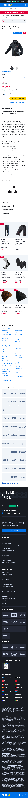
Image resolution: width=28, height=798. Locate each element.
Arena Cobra (5, 375)
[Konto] (22, 5)
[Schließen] (24, 20)
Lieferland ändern (15, 723)
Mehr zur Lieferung (6, 753)
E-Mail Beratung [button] (22, 102)
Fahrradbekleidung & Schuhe (17, 15)
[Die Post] (22, 647)
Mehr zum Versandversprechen (14, 765)
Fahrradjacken (6, 17)
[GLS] (6, 654)
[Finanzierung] (22, 629)
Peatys (3, 349)
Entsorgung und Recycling (8, 562)
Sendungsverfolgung (7, 584)
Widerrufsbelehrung (6, 555)
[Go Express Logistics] (14, 654)
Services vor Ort (6, 548)
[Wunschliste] (18, 5)
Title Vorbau (17, 328)
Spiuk (3, 351)
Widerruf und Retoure (7, 574)
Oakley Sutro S (5, 378)
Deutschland (6, 94)
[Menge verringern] (3, 98)
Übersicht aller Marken (9, 483)
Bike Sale (6, 12)
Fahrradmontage (6, 601)
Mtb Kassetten (5, 360)
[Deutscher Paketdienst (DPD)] (14, 647)
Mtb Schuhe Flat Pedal (20, 348)
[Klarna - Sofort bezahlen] (22, 622)
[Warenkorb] (25, 5)
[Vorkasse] (14, 629)
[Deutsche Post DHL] (6, 647)
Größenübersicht (6, 71)
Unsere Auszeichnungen (8, 550)
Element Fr (17, 341)
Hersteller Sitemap (6, 589)
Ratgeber (4, 603)
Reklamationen (5, 577)
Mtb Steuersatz (18, 357)
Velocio (3, 353)
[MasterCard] (14, 615)
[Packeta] (22, 654)
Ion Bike (4, 340)
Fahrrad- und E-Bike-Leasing (9, 598)
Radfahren (8, 15)
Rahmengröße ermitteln (7, 586)
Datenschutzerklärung (7, 557)
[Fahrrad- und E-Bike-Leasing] (6, 636)
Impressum (4, 541)
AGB (3, 553)
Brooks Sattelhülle (19, 330)
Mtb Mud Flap (18, 366)
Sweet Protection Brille (7, 328)
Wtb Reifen (4, 356)
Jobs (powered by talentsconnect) (10, 545)
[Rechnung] (6, 615)
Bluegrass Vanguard (19, 343)
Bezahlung (4, 581)
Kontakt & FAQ (5, 572)
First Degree (5, 338)
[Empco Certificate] (6, 666)
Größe (3, 74)
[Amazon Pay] (6, 629)
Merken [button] (12, 102)
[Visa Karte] (22, 615)
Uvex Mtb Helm (18, 346)
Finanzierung (5, 596)
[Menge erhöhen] (7, 98)
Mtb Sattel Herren (19, 360)
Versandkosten (5, 579)
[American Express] (6, 622)
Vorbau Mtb (5, 369)
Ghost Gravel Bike (19, 355)
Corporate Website (6, 543)
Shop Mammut (5, 343)
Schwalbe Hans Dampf (7, 380)
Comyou (17, 336)
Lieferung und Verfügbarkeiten (9, 591)
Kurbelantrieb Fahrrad (7, 363)
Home (3, 15)
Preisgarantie (5, 593)
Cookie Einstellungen (7, 560)
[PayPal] (14, 622)
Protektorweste (18, 350)
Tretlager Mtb (5, 358)
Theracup (17, 339)
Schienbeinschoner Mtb (20, 353)
